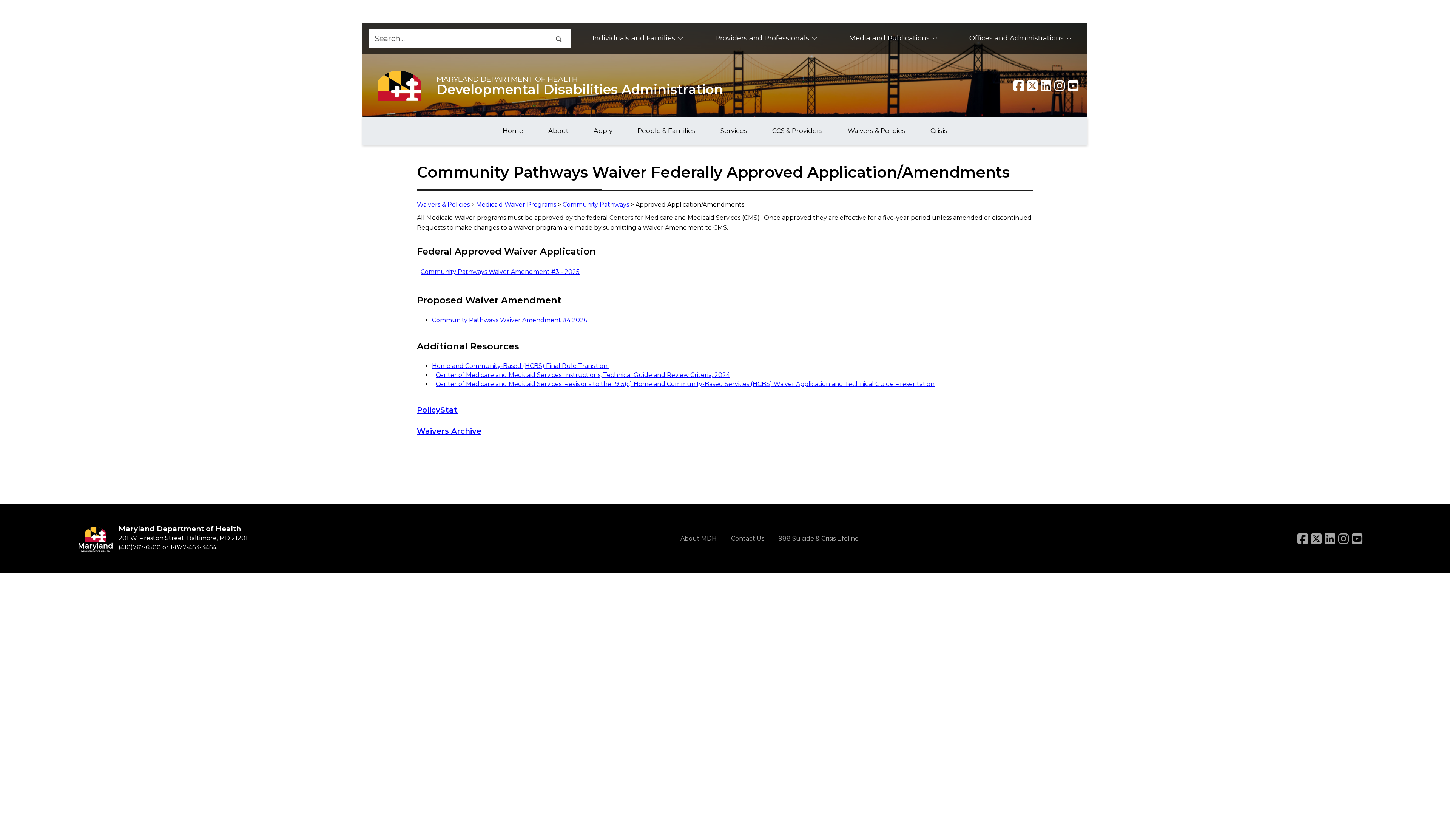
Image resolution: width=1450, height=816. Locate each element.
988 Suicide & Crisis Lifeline (819, 538)
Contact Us (747, 538)
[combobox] (458, 38)
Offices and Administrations (1016, 38)
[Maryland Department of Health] (399, 85)
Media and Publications (889, 38)
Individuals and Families (633, 38)
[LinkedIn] (1330, 539)
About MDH (698, 538)
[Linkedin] (1046, 86)
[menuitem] (638, 38)
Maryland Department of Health (507, 78)
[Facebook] (1018, 86)
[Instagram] (1059, 86)
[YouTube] (1073, 86)
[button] (558, 38)
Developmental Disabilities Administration (580, 89)
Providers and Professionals (762, 38)
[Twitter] (1032, 86)
